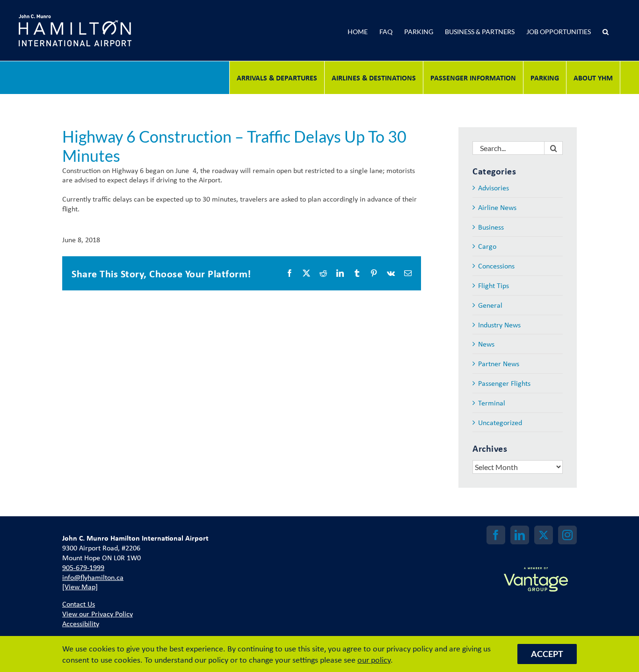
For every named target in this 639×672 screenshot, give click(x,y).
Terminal (491, 403)
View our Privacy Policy (97, 613)
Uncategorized (500, 422)
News (486, 344)
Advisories (493, 188)
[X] (543, 535)
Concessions (496, 266)
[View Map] (80, 586)
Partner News (498, 364)
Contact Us (78, 604)
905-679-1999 (83, 567)
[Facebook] (496, 535)
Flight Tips (493, 285)
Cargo (487, 246)
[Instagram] (567, 535)
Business (491, 227)
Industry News (499, 325)
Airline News (497, 207)
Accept (547, 654)
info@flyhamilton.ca (92, 577)
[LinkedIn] (519, 535)
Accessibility (80, 623)
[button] (610, 30)
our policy (374, 659)
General (490, 305)
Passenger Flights (504, 383)
